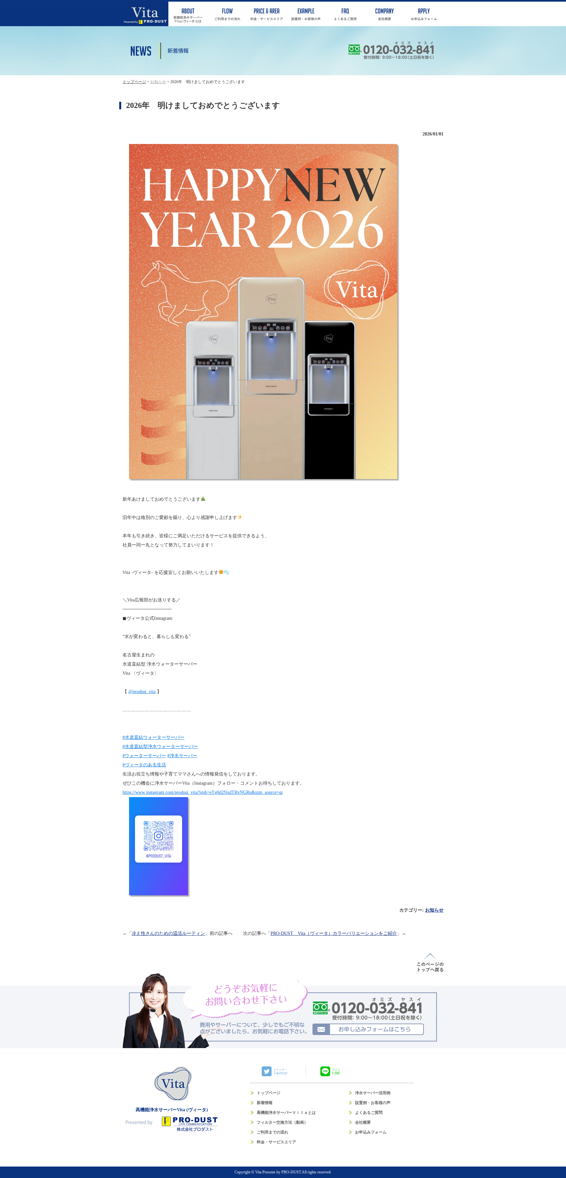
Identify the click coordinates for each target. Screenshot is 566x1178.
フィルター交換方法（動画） (282, 1122)
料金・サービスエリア (276, 1142)
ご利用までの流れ (272, 1132)
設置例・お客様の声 (372, 1102)
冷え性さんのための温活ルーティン (168, 933)
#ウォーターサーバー (144, 755)
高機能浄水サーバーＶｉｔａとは (286, 1112)
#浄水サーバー (182, 755)
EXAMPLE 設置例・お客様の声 (306, 14)
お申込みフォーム (371, 1132)
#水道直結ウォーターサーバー (153, 737)
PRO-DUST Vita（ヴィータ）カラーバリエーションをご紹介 (334, 933)
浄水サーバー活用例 (372, 1093)
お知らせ (434, 910)
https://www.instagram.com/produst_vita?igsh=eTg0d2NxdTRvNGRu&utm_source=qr (203, 792)
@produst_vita (142, 691)
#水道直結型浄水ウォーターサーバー (160, 746)
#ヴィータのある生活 (144, 764)
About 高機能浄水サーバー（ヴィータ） (188, 14)
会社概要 (363, 1122)
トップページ (268, 1093)
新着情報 (265, 1102)
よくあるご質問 (369, 1112)
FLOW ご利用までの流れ (227, 14)
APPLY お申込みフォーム (423, 14)
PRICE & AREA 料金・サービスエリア (266, 14)
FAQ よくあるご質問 (345, 14)
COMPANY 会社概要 (384, 14)
